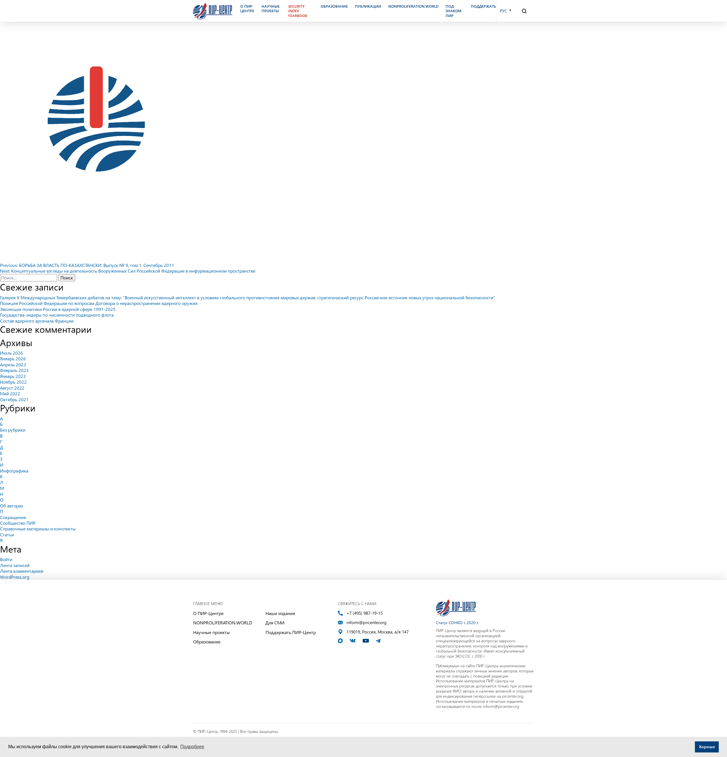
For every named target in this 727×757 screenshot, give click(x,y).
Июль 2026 (11, 353)
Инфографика (14, 471)
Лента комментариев (21, 571)
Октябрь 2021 (14, 399)
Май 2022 (10, 393)
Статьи (7, 535)
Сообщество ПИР (17, 523)
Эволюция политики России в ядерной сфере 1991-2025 (58, 309)
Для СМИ (275, 623)
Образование (206, 642)
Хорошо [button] (707, 747)
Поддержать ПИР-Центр (291, 632)
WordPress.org (14, 577)
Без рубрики (12, 430)
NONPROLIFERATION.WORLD (222, 623)
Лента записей (15, 565)
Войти (6, 559)
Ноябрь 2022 (13, 382)
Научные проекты (211, 632)
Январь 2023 (13, 376)
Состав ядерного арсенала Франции (37, 321)
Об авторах (11, 506)
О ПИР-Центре (208, 613)
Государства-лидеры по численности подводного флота (57, 315)
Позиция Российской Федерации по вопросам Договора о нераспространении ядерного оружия (98, 303)
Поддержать (483, 6)
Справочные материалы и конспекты (38, 529)
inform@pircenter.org (366, 622)
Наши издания (280, 613)
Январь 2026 (13, 358)
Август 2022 (12, 388)
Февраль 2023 (14, 370)
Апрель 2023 (13, 364)
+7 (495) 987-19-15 (364, 613)
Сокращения (13, 517)
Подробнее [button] (192, 746)
